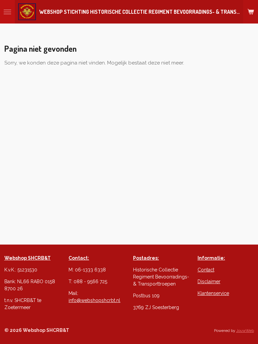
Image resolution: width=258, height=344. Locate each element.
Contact (206, 269)
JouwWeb (245, 330)
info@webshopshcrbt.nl (94, 300)
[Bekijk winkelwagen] (250, 12)
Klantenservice (213, 293)
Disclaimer (209, 281)
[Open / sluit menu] (7, 12)
